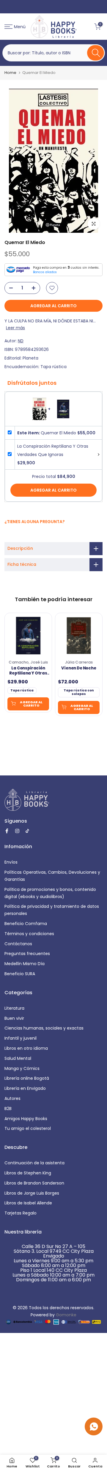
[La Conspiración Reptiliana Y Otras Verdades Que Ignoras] (28, 635)
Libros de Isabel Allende (28, 1203)
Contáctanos (18, 944)
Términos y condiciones (29, 934)
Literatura (14, 1008)
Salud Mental (17, 1058)
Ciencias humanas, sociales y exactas (44, 1028)
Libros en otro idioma (26, 1048)
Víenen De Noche (78, 668)
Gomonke (66, 1315)
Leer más (15, 327)
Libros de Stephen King (27, 1173)
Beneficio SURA (19, 974)
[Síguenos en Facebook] (7, 534)
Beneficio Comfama (25, 924)
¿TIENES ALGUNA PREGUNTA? (34, 522)
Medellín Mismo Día (24, 964)
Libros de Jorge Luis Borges (31, 1193)
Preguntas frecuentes (27, 954)
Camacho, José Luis (28, 662)
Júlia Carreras (79, 662)
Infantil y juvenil (20, 1038)
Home (10, 72)
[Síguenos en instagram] (14, 534)
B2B (8, 1108)
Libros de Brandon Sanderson (34, 1183)
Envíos (11, 862)
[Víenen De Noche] (79, 635)
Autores (12, 1098)
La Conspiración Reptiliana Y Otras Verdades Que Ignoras (28, 671)
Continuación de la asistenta (34, 1163)
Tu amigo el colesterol (27, 1128)
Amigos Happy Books (25, 1119)
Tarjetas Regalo (20, 1213)
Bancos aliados (45, 272)
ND (20, 341)
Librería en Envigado (25, 1088)
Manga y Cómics (22, 1068)
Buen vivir (14, 1018)
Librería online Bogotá (26, 1078)
